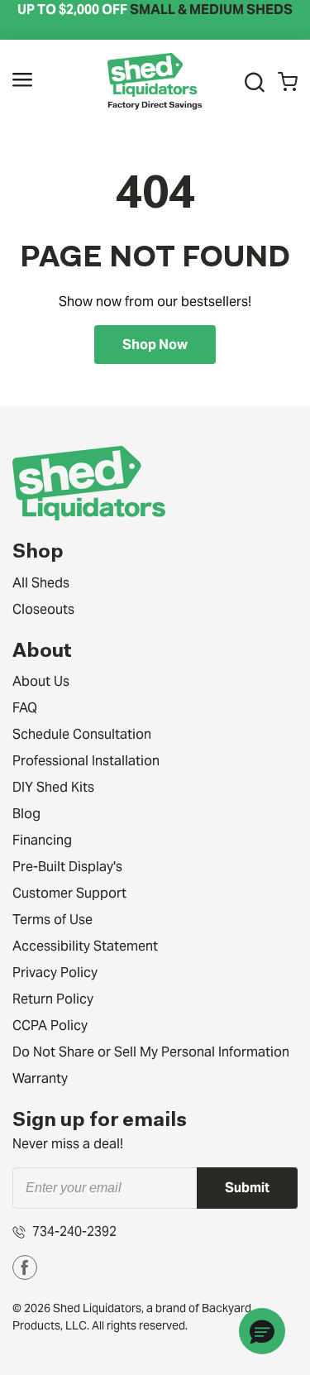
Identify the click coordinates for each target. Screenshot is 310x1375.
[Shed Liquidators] (155, 80)
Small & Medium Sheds (211, 9)
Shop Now (155, 344)
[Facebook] (24, 1267)
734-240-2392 (74, 1231)
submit (247, 1187)
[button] (22, 82)
